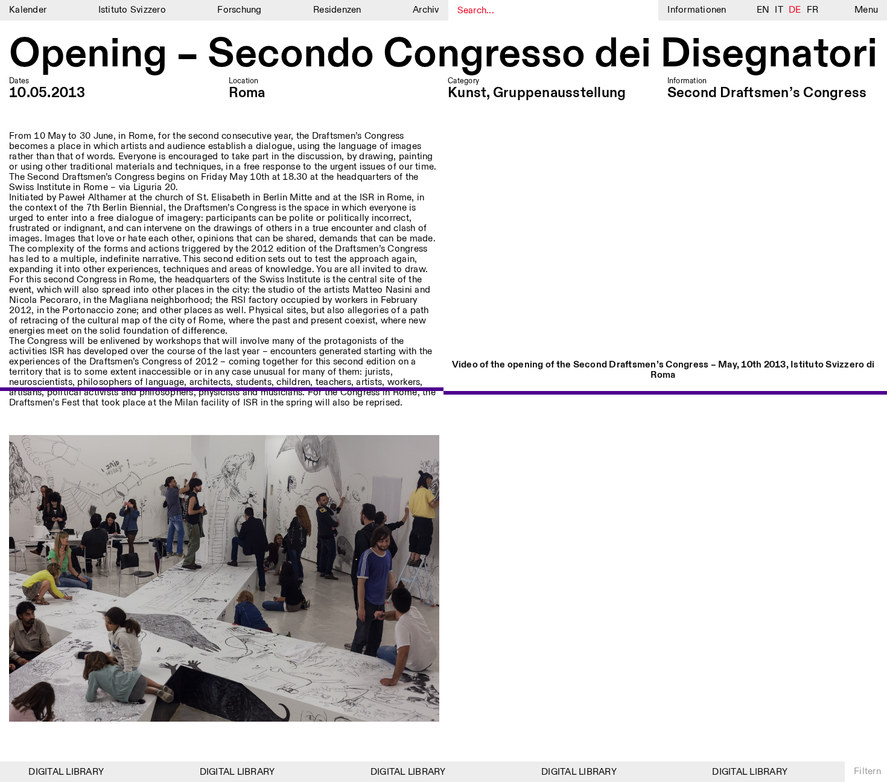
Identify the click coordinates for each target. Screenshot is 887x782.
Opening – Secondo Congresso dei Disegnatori (443, 55)
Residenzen (337, 10)
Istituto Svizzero (132, 10)
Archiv (426, 10)
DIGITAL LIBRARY (56, 772)
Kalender (27, 10)
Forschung (239, 10)
